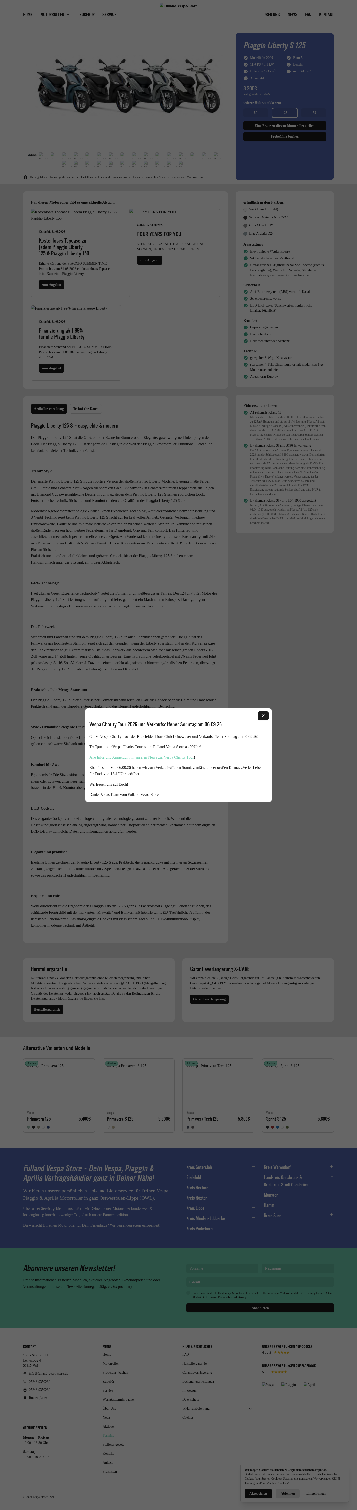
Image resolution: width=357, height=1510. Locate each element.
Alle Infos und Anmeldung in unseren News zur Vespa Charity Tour (141, 757)
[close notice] (263, 715)
